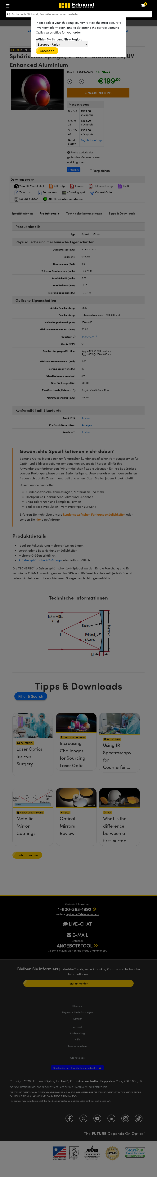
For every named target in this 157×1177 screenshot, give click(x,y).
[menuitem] (20, 5)
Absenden (47, 51)
